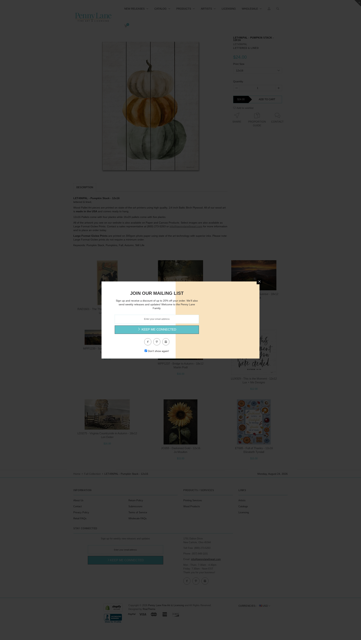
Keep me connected (158, 329)
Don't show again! (158, 351)
